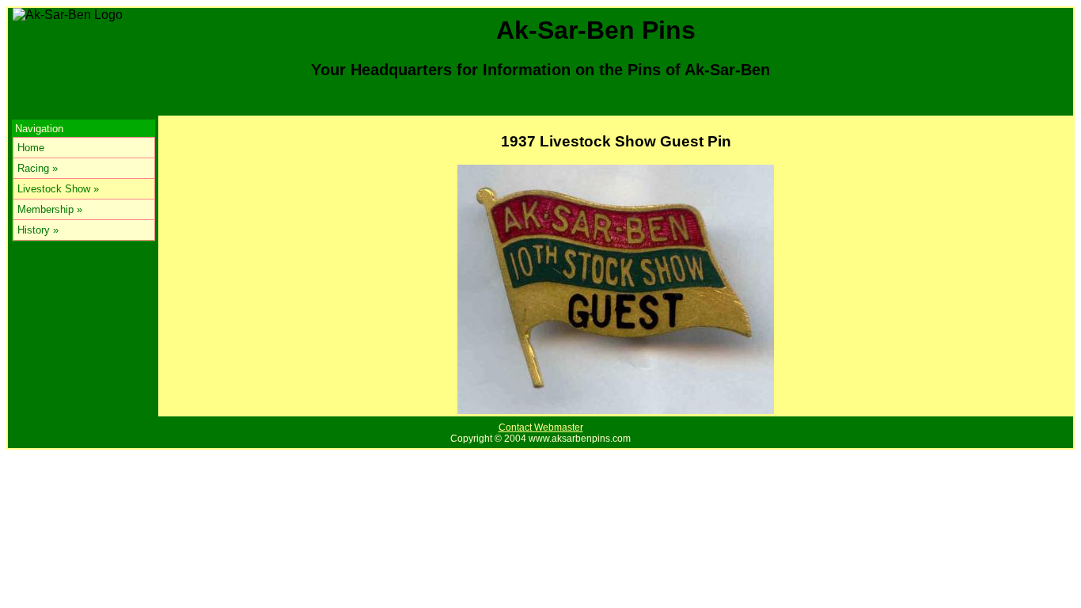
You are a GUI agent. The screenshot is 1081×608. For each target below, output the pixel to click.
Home (30, 148)
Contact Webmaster (541, 427)
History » (38, 230)
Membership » (49, 209)
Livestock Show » (58, 189)
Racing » (37, 168)
